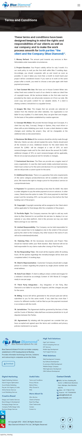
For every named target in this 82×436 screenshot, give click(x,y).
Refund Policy (33, 385)
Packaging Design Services (10, 404)
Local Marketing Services (9, 392)
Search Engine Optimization (10, 383)
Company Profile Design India (11, 407)
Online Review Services (9, 390)
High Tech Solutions (49, 342)
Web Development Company (51, 359)
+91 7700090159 (70, 392)
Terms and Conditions (35, 380)
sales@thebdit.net (65, 395)
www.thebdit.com (65, 398)
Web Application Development (52, 369)
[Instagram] (62, 426)
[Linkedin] (70, 426)
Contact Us (32, 409)
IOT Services (47, 347)
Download (9, 363)
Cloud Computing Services (51, 345)
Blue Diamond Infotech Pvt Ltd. (19, 425)
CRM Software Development (51, 371)
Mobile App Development (50, 349)
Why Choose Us (34, 387)
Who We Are (33, 397)
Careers (31, 407)
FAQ (30, 390)
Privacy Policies (33, 383)
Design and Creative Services (11, 400)
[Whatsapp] (2, 421)
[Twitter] (62, 419)
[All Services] (2, 426)
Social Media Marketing (9, 385)
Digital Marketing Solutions (10, 380)
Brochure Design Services (9, 409)
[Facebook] (70, 419)
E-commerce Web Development (52, 364)
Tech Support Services (49, 352)
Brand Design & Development (11, 402)
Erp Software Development (51, 362)
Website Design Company (50, 366)
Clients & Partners (34, 400)
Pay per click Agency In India (11, 387)
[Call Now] (2, 413)
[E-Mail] (2, 417)
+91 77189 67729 (68, 390)
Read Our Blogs (34, 402)
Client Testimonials (34, 404)
